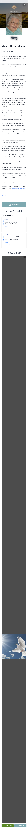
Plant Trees (20, 229)
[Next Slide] (25, 647)
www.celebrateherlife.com (18, 188)
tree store (4, 195)
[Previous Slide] (3, 647)
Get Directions (8, 229)
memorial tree (10, 193)
